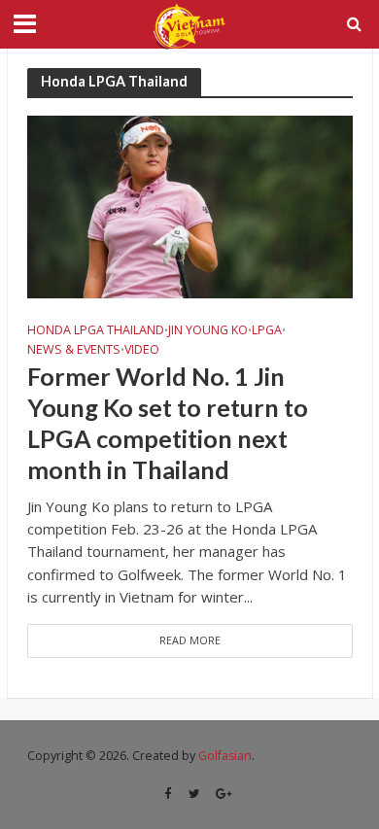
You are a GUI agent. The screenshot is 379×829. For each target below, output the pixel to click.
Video (141, 350)
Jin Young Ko (208, 330)
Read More (190, 640)
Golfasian (225, 755)
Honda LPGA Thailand (95, 330)
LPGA (267, 330)
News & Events (74, 350)
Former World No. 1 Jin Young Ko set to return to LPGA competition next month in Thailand (167, 423)
